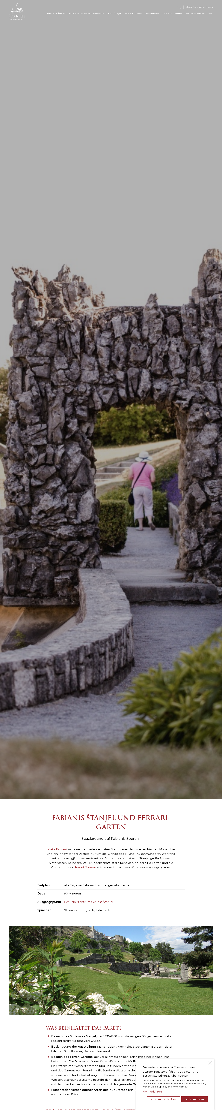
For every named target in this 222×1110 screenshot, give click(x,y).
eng (209, 7)
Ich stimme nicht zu (163, 1099)
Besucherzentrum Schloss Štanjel (88, 902)
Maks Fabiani (57, 849)
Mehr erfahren (152, 1091)
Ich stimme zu (194, 1099)
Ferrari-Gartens (85, 867)
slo (191, 7)
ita (201, 7)
